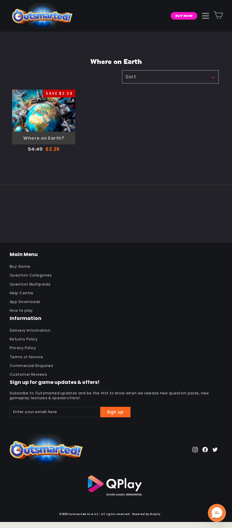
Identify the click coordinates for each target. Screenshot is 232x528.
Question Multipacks (30, 284)
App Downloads (25, 301)
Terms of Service (26, 356)
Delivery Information (30, 330)
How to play (21, 310)
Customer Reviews (28, 374)
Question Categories (31, 275)
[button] (217, 513)
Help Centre (22, 293)
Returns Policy (23, 339)
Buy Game (20, 266)
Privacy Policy (23, 347)
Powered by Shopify (146, 514)
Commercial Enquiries (31, 365)
